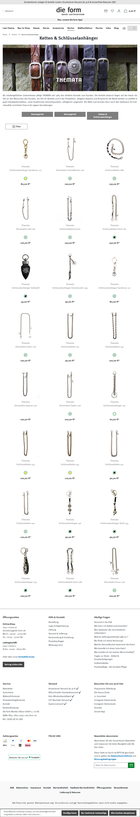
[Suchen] (124, 28)
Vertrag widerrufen (13, 664)
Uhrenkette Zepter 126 (70, 405)
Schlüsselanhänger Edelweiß (26, 288)
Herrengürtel (70, 114)
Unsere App (99, 711)
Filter (18, 126)
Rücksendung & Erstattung (61, 637)
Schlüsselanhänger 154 (25, 582)
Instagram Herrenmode (105, 704)
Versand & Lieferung (58, 633)
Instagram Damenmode (105, 700)
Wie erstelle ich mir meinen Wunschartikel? (114, 652)
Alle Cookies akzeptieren (123, 813)
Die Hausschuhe (102, 692)
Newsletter (8, 688)
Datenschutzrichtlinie (121, 756)
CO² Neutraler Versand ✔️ (60, 700)
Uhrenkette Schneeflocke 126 (70, 170)
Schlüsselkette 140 (25, 523)
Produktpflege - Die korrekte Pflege (110, 667)
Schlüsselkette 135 (70, 464)
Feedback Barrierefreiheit (82, 788)
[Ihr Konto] (119, 11)
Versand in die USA (103, 622)
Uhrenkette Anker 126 (25, 347)
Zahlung (52, 630)
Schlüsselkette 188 (114, 170)
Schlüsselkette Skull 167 (114, 229)
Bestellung (54, 622)
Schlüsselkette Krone (70, 229)
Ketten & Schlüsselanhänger (102, 115)
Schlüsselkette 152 (114, 464)
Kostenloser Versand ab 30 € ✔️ (64, 688)
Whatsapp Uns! (56, 645)
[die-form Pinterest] (59, 744)
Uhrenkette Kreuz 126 (114, 582)
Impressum (35, 788)
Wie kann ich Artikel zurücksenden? (110, 626)
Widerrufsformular (11, 696)
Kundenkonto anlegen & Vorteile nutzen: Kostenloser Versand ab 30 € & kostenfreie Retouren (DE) (70, 2)
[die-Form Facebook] (52, 744)
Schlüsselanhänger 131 (114, 405)
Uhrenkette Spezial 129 (25, 405)
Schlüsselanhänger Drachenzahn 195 (70, 288)
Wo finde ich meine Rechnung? (108, 641)
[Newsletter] (106, 11)
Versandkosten (121, 788)
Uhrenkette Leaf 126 (25, 229)
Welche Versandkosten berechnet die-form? (114, 644)
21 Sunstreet (100, 696)
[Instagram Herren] (66, 744)
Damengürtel (37, 114)
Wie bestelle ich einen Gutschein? (110, 648)
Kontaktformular (26, 657)
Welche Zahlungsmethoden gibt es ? (111, 637)
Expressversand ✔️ (58, 704)
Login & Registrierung (58, 626)
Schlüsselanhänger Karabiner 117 (26, 170)
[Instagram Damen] (74, 744)
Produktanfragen (56, 641)
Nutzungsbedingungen (105, 759)
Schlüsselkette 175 (70, 347)
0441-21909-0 (9, 646)
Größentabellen (101, 663)
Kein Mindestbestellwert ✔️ (61, 696)
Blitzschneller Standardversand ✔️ (65, 692)
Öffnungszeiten (104, 788)
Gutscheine (8, 692)
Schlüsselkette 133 (114, 347)
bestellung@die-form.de (14, 630)
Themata (25, 166)
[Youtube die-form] (81, 744)
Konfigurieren (70, 813)
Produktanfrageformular (14, 700)
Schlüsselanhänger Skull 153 (114, 523)
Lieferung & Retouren (70, 792)
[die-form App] (52, 750)
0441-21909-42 (10, 627)
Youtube (98, 708)
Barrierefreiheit (60, 788)
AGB (12, 788)
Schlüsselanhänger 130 (70, 523)
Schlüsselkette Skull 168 (70, 582)
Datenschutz (22, 788)
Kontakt (6, 704)
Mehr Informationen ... (32, 814)
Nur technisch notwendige (93, 813)
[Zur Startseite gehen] (70, 11)
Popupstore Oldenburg (105, 688)
